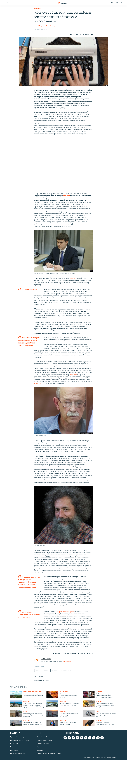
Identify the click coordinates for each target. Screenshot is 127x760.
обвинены (37, 383)
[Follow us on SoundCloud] (89, 737)
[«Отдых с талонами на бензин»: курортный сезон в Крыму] (52, 703)
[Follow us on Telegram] (85, 737)
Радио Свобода (50, 26)
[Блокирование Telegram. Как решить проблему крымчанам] (16, 723)
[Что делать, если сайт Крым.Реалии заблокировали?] (89, 723)
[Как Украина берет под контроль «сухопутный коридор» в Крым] (16, 694)
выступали (73, 375)
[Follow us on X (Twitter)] (69, 737)
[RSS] (93, 737)
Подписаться (14, 743)
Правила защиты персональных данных (49, 753)
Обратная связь (41, 747)
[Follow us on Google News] (81, 737)
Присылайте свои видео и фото (19, 737)
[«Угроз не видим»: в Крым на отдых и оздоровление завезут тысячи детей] (52, 713)
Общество (38, 8)
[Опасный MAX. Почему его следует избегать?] (52, 723)
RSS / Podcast (14, 750)
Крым (97, 711)
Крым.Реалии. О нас (43, 737)
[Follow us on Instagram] (77, 737)
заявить (72, 278)
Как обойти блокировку (17, 753)
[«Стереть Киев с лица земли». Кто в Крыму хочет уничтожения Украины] (52, 694)
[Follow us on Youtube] (73, 737)
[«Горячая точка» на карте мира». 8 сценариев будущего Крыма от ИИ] (89, 713)
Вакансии (40, 750)
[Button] (74, 34)
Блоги (25, 711)
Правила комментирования (45, 740)
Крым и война (64, 692)
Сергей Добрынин (40, 26)
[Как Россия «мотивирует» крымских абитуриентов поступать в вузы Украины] (89, 694)
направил (66, 196)
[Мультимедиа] (121, 3)
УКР (112, 3)
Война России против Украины (32, 692)
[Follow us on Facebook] (65, 737)
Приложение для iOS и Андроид (20, 740)
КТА (117, 3)
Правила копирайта (43, 743)
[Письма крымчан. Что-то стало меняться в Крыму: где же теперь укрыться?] (16, 713)
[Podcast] (98, 737)
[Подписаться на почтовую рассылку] (102, 737)
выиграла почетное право (65, 612)
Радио (12, 747)
